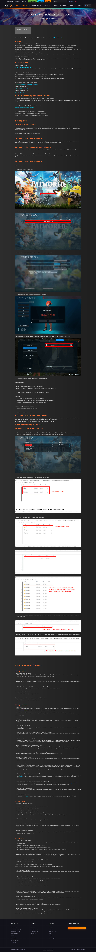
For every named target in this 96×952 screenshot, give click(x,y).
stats (27, 796)
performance (74, 782)
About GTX (51, 927)
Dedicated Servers (14, 933)
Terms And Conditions (53, 931)
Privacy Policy (73, 949)
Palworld (50, 19)
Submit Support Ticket (34, 931)
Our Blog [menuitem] (80, 5)
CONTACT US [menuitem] (72, 5)
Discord (50, 936)
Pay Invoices (32, 936)
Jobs (50, 933)
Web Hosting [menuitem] (63, 5)
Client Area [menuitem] (40, 1)
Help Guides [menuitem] (17, 1)
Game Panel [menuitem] (48, 1)
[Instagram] (76, 1)
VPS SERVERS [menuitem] (47, 5)
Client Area (32, 927)
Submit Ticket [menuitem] (24, 1)
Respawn (21, 776)
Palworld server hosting (58, 37)
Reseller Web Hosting (15, 940)
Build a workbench (24, 709)
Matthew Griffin (52, 18)
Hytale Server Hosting (15, 931)
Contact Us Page (33, 933)
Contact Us (51, 929)
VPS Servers (13, 936)
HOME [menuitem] (17, 5)
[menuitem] (87, 5)
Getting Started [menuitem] (10, 1)
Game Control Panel (34, 929)
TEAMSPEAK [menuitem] (55, 5)
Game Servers (14, 927)
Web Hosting (13, 938)
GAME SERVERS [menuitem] (25, 5)
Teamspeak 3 (13, 942)
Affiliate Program (52, 938)
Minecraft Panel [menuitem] (32, 1)
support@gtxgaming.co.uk (77, 928)
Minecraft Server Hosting (16, 929)
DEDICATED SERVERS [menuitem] (36, 5)
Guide (45, 19)
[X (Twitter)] (79, 1)
